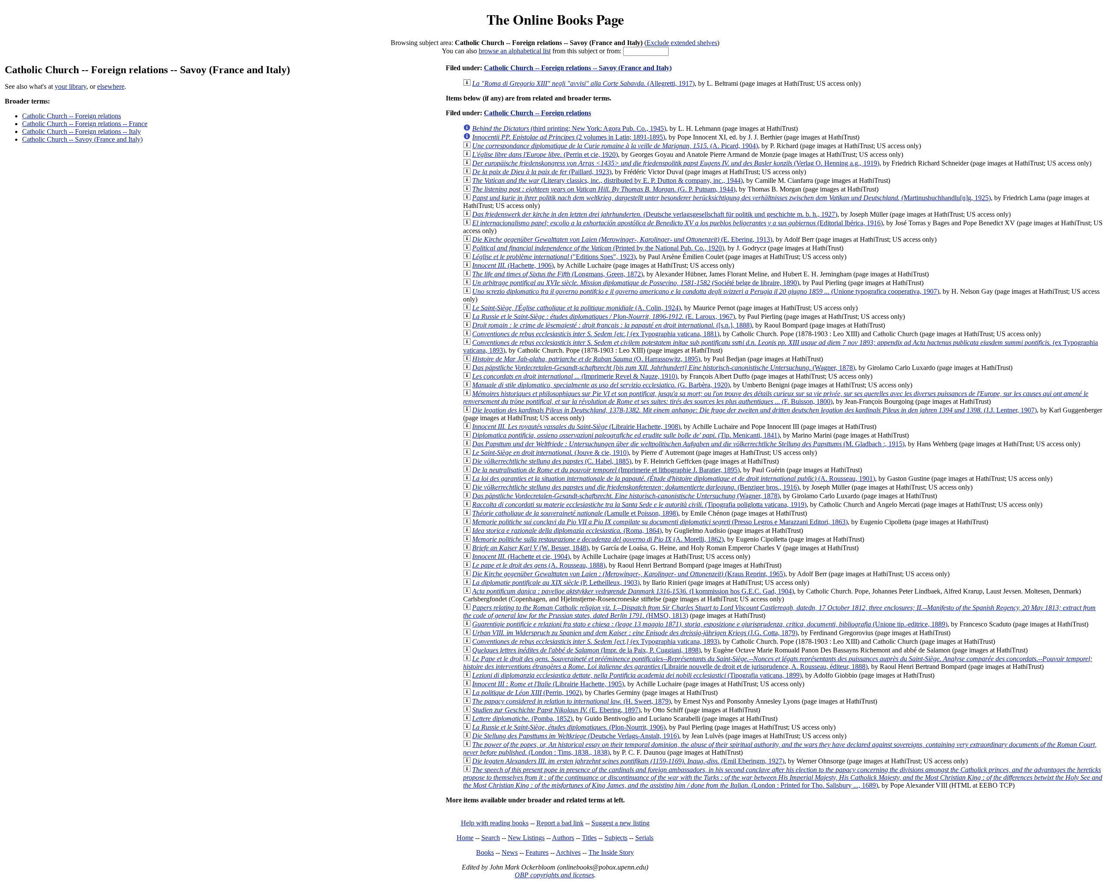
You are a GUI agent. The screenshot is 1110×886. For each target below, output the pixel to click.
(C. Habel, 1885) (551, 461)
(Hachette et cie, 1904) (521, 556)
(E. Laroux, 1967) (603, 316)
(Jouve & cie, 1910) (550, 452)
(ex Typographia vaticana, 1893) (595, 641)
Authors (563, 837)
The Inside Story (611, 852)
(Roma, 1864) (567, 530)
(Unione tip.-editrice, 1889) (709, 624)
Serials (644, 837)
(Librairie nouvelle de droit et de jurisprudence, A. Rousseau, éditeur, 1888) (777, 662)
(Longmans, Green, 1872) (557, 274)
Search (490, 837)
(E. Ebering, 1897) (556, 710)
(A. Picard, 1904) (615, 145)
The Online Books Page (555, 19)
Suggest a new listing (620, 823)
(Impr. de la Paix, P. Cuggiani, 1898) (586, 650)
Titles (589, 837)
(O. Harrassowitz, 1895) (586, 359)
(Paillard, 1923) (541, 171)
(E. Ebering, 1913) (622, 239)
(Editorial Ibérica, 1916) (677, 223)
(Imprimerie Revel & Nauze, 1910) (574, 376)
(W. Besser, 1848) (530, 548)
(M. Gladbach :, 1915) (688, 444)
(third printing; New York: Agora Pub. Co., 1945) (569, 128)
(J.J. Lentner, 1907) (754, 410)
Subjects (615, 837)
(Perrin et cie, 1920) (545, 154)
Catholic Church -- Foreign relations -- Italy (81, 131)
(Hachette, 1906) (513, 265)
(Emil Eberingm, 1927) (628, 761)
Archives (568, 852)
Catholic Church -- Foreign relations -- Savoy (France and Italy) (578, 67)
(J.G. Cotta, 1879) (634, 632)
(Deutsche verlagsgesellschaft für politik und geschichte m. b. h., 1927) (654, 214)
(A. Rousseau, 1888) (538, 565)
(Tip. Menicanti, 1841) (626, 435)
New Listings (526, 837)
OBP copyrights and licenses (554, 875)
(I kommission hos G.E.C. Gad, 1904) (633, 591)
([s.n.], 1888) (612, 325)
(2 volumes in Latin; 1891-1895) (568, 137)
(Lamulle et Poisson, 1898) (575, 513)
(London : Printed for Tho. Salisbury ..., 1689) (782, 777)
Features (537, 852)
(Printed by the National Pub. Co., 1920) (598, 248)
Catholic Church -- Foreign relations (71, 116)
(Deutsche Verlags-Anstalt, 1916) (575, 736)
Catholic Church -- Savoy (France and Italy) (82, 139)
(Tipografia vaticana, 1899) (637, 675)
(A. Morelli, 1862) (598, 539)
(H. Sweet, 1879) (571, 701)
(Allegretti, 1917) (583, 83)
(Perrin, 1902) (526, 692)
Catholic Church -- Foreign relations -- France (84, 123)
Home (465, 837)
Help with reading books (495, 823)
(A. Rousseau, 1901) (673, 478)
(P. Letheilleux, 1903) (556, 582)
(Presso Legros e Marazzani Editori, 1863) (660, 522)
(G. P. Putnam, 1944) (603, 189)
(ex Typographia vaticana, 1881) (595, 334)
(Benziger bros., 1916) (635, 487)
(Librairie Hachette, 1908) (576, 426)
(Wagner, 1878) (663, 367)
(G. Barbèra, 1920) (601, 385)
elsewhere (110, 86)
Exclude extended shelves (681, 42)
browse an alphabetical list (515, 51)
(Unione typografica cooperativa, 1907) (705, 291)
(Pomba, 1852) (522, 718)
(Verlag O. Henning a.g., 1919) (675, 163)
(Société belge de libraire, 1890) (635, 282)
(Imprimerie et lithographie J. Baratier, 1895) (606, 470)
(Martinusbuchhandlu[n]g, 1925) (731, 197)
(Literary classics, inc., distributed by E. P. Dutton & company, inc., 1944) (607, 180)
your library (70, 86)
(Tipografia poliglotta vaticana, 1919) (639, 504)
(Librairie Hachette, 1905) (548, 684)
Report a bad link (560, 823)
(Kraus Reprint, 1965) (628, 574)
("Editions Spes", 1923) (554, 256)
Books (485, 852)
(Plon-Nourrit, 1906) (569, 727)
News (510, 852)
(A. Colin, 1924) (576, 308)
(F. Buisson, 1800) (775, 397)
